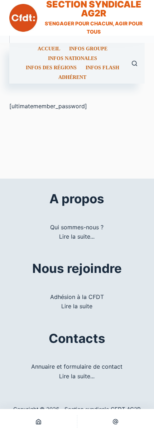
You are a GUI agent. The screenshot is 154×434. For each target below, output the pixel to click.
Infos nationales (72, 58)
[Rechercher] (134, 63)
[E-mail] (116, 421)
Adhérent (72, 77)
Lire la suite (76, 306)
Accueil (49, 48)
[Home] (38, 421)
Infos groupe (88, 48)
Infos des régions (51, 67)
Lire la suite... (77, 236)
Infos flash (102, 67)
